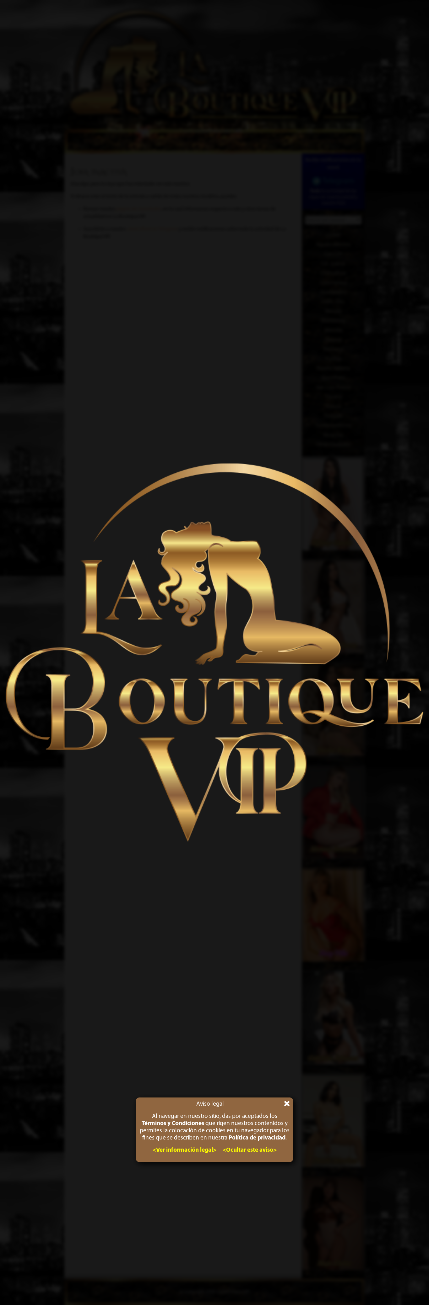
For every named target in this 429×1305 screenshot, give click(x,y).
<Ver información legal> (184, 1150)
